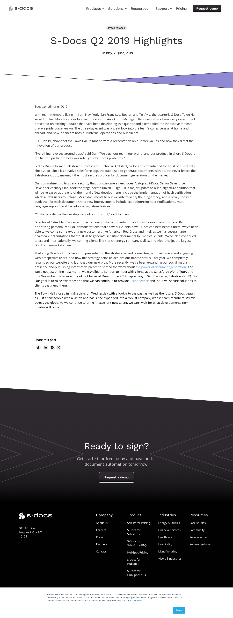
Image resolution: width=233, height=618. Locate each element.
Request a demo (116, 477)
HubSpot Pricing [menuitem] (137, 552)
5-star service (139, 281)
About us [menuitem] (102, 523)
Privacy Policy (135, 600)
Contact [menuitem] (101, 551)
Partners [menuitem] (101, 544)
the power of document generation (161, 267)
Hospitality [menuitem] (165, 544)
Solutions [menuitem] (116, 8)
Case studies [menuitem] (198, 523)
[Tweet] (58, 347)
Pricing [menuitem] (181, 8)
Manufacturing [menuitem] (167, 551)
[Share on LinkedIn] (46, 347)
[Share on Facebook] (52, 347)
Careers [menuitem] (101, 530)
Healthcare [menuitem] (165, 537)
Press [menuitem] (99, 537)
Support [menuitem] (162, 8)
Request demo (207, 8)
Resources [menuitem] (139, 8)
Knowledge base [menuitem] (200, 544)
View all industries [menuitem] (169, 558)
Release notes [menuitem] (198, 537)
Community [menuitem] (197, 530)
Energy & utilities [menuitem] (169, 523)
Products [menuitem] (93, 8)
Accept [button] (179, 610)
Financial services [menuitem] (169, 530)
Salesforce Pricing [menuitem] (138, 523)
